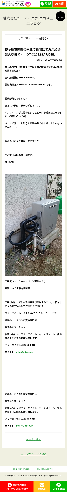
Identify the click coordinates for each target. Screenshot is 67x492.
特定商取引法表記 (21, 469)
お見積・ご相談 (59, 4)
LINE (58, 486)
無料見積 (42, 486)
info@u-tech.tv (24, 352)
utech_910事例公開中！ (28, 4)
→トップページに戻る (33, 454)
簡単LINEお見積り (46, 4)
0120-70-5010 (17, 486)
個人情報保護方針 (45, 469)
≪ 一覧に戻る (33, 439)
